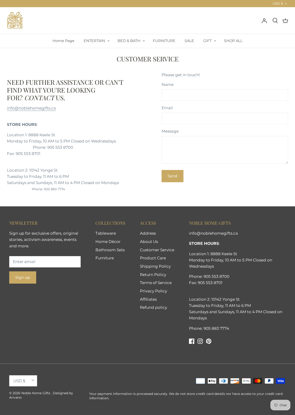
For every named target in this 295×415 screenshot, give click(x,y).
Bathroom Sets (110, 250)
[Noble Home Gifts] (15, 20)
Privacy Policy (153, 291)
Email (167, 108)
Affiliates (148, 299)
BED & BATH (129, 41)
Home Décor (108, 241)
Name (168, 84)
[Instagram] (200, 341)
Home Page (63, 41)
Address (148, 233)
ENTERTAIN (94, 41)
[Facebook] (191, 341)
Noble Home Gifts (36, 393)
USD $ (278, 3)
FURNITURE (164, 41)
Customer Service (157, 250)
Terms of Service (156, 282)
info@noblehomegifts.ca (31, 108)
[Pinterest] (208, 341)
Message (170, 131)
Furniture (104, 258)
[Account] (264, 20)
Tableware (105, 233)
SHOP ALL (233, 41)
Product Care (153, 258)
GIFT (207, 41)
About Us (149, 241)
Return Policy (153, 274)
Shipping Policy (155, 266)
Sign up (22, 277)
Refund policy (153, 307)
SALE (189, 41)
